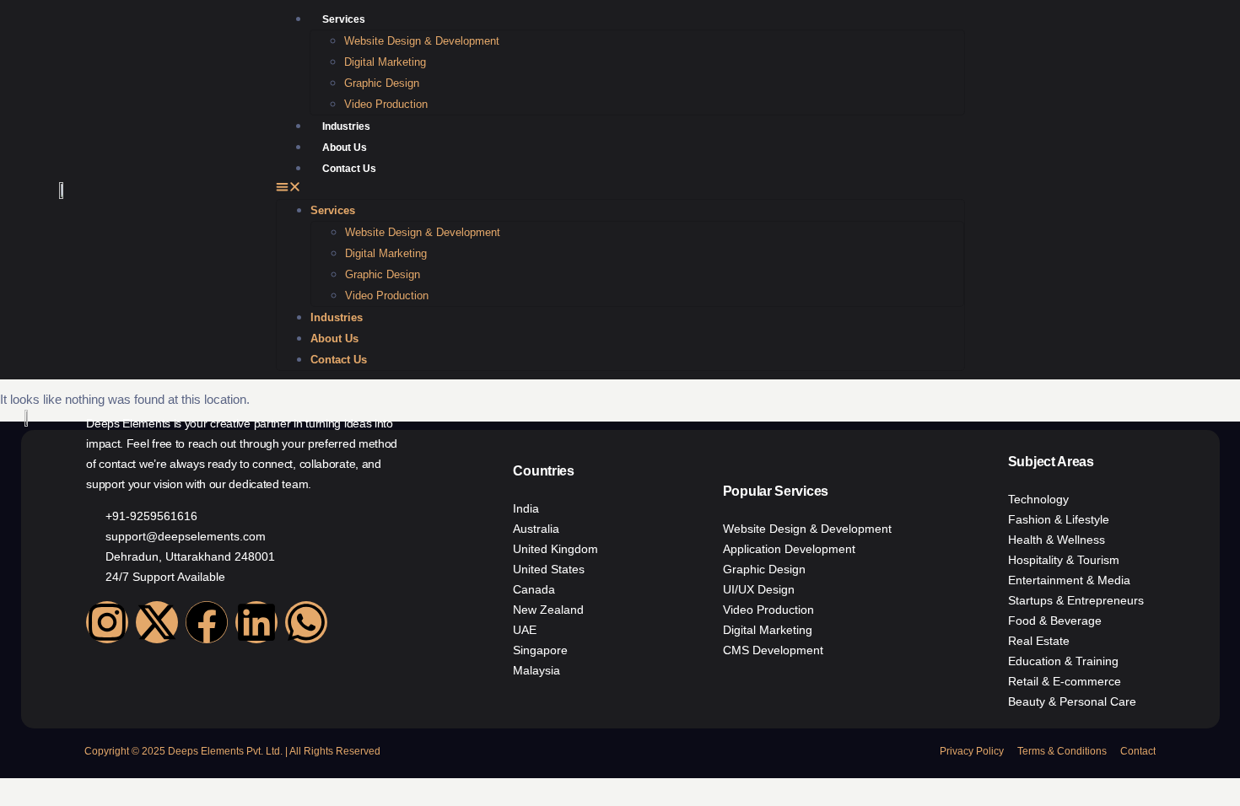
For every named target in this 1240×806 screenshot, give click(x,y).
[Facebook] (207, 622)
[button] (620, 189)
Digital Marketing (385, 62)
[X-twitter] (157, 622)
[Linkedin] (256, 622)
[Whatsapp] (306, 622)
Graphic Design (381, 83)
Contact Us (349, 169)
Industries (346, 126)
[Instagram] (107, 622)
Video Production (386, 104)
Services (343, 19)
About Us (344, 147)
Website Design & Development (421, 41)
